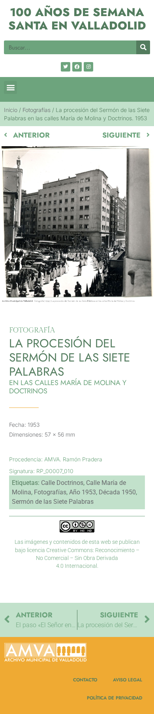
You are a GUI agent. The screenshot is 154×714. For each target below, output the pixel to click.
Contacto (85, 679)
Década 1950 (117, 492)
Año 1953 (82, 492)
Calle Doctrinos (62, 482)
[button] (10, 87)
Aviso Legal (127, 679)
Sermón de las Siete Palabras (53, 501)
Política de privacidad (114, 697)
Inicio (10, 109)
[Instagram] (88, 67)
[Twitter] (65, 67)
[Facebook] (77, 67)
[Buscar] (143, 47)
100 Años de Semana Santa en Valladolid (77, 19)
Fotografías (37, 109)
